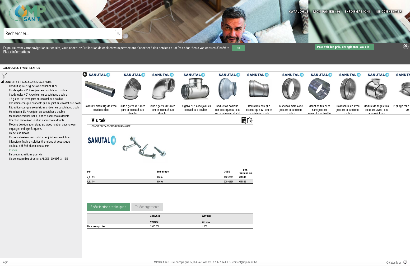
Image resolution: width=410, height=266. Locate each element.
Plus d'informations (16, 52)
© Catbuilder (393, 262)
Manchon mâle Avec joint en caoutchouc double (291, 109)
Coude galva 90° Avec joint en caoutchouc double (162, 109)
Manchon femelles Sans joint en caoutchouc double (319, 109)
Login (5, 262)
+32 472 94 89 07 (221, 262)
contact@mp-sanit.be (244, 262)
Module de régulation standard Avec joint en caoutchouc (376, 109)
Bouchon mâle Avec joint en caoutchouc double (347, 109)
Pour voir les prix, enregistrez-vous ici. (344, 47)
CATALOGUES (11, 68)
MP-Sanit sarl (161, 262)
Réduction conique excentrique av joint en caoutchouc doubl (259, 109)
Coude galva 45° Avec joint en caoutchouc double (132, 109)
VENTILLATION (31, 68)
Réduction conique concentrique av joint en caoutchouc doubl (227, 109)
